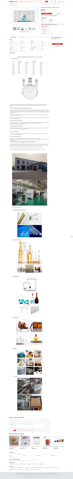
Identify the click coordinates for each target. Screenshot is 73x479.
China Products (21, 473)
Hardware (10, 455)
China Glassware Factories (13, 467)
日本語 (45, 474)
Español (21, 474)
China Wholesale (33, 473)
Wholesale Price (37, 473)
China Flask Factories (27, 467)
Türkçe (51, 474)
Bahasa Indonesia (57, 474)
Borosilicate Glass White (48, 467)
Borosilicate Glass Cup (12, 469)
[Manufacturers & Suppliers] (13, 1)
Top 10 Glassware (27, 469)
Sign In (42, 33)
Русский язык (29, 474)
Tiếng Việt (54, 474)
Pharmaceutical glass (52, 455)
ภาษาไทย (49, 474)
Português (24, 474)
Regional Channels (45, 473)
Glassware (18, 5)
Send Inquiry (46, 13)
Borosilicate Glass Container (20, 469)
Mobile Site (53, 473)
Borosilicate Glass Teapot (55, 467)
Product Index (49, 473)
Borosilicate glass (11, 456)
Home (9, 5)
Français (26, 474)
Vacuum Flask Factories (20, 467)
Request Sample (55, 15)
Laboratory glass (38, 455)
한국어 (42, 474)
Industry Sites (41, 473)
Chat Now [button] (59, 13)
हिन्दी (46, 474)
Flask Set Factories (34, 467)
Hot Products (18, 473)
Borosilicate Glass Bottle (40, 467)
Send (14, 430)
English (19, 474)
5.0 (54, 38)
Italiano (32, 474)
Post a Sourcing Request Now (30, 430)
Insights (56, 473)
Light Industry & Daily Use (13, 5)
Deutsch (35, 474)
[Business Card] (62, 40)
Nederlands (38, 474)
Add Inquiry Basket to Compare (24, 31)
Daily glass (24, 455)
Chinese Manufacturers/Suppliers (27, 473)
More (9, 470)
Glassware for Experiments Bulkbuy (35, 469)
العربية (40, 474)
